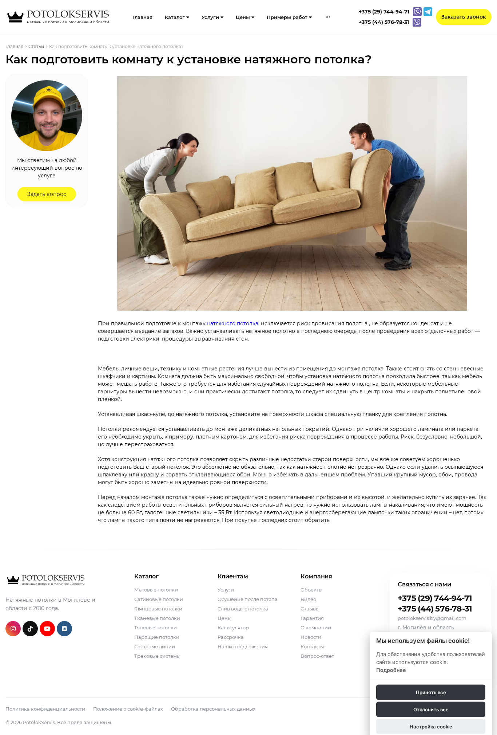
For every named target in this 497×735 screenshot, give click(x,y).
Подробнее (391, 670)
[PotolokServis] (44, 580)
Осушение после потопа (248, 599)
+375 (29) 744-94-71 (435, 598)
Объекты (311, 590)
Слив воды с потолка (243, 609)
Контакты (312, 646)
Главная (142, 17)
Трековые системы (157, 656)
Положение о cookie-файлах (128, 709)
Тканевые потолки (157, 618)
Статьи (204, 78)
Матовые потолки (156, 590)
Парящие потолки (156, 637)
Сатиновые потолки (158, 599)
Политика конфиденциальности (45, 709)
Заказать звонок (463, 16)
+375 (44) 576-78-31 (435, 609)
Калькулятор (233, 627)
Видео (308, 599)
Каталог (175, 17)
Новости (311, 637)
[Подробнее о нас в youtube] (47, 628)
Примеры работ (288, 17)
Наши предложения (243, 646)
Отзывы (310, 609)
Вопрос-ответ (317, 656)
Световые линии (154, 646)
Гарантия (312, 618)
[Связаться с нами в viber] (417, 11)
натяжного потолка (232, 323)
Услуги (211, 17)
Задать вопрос (46, 194)
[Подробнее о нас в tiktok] (30, 628)
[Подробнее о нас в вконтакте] (64, 628)
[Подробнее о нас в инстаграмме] (13, 628)
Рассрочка (231, 637)
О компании (316, 627)
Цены (243, 17)
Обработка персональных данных (213, 709)
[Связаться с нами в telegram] (428, 11)
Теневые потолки (155, 627)
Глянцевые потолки (158, 609)
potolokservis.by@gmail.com (432, 618)
